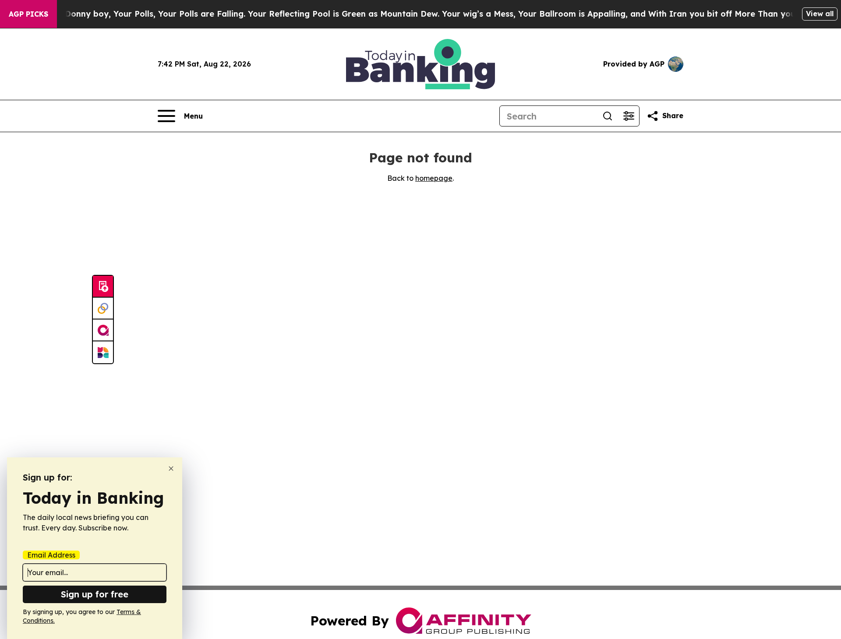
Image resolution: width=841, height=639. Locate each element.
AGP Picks (28, 14)
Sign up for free (94, 594)
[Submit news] (103, 287)
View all (820, 13)
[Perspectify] (103, 309)
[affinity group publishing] (103, 330)
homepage (433, 178)
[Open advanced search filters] (628, 116)
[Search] (607, 116)
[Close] (171, 468)
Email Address (51, 555)
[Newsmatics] (103, 352)
